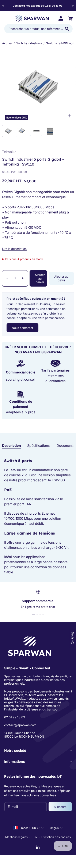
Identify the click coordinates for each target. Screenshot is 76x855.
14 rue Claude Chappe (19, 733)
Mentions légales (16, 837)
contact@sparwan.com (20, 725)
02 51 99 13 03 (14, 717)
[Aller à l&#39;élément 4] (50, 131)
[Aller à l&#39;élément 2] (22, 131)
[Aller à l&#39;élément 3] (36, 131)
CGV (34, 837)
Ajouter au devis (61, 278)
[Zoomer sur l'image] (69, 115)
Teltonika (9, 152)
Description (11, 445)
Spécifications (38, 445)
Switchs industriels (29, 43)
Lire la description (14, 249)
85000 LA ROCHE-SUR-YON (24, 736)
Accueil (7, 43)
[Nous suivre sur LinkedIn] (38, 847)
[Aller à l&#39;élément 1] (8, 131)
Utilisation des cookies (56, 837)
